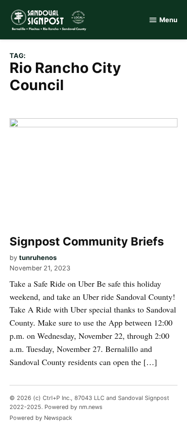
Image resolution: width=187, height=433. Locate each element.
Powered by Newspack (41, 417)
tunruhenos (38, 257)
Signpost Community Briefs (87, 241)
